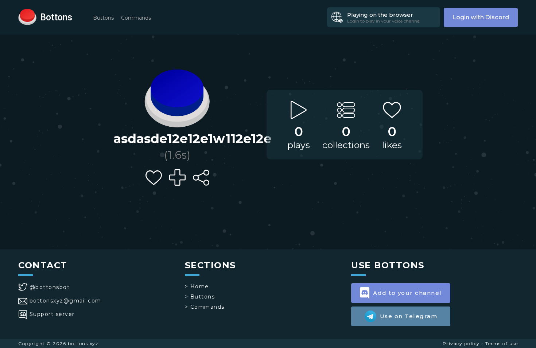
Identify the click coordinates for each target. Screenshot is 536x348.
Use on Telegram (409, 316)
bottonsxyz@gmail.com (65, 300)
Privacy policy (461, 343)
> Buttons (200, 296)
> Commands (205, 307)
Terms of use (501, 343)
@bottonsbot (50, 287)
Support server (52, 314)
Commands (136, 18)
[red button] (27, 16)
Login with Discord (481, 17)
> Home (197, 286)
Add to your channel (407, 292)
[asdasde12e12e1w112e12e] (177, 96)
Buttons (103, 18)
